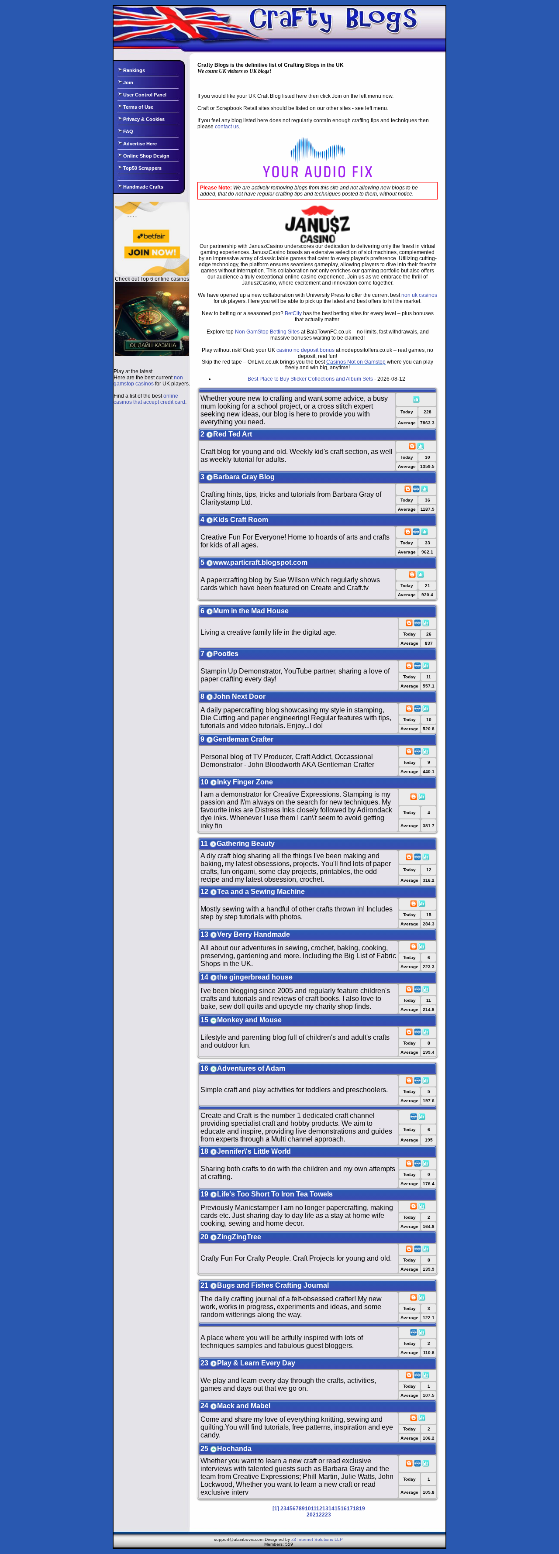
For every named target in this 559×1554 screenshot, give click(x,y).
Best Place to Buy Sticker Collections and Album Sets (310, 379)
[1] (276, 1509)
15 (338, 1509)
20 (310, 1515)
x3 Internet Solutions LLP (317, 1539)
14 (331, 1509)
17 (350, 1509)
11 (313, 1509)
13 (325, 1509)
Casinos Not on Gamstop (356, 362)
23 (328, 1515)
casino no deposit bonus (305, 350)
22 (322, 1515)
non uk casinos (419, 295)
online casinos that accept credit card (149, 399)
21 (316, 1515)
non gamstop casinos (148, 381)
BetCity (293, 313)
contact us (227, 127)
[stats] (416, 401)
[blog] (412, 448)
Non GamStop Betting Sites (267, 332)
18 (356, 1509)
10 (308, 1509)
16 (344, 1509)
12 (319, 1509)
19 (362, 1509)
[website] (416, 490)
